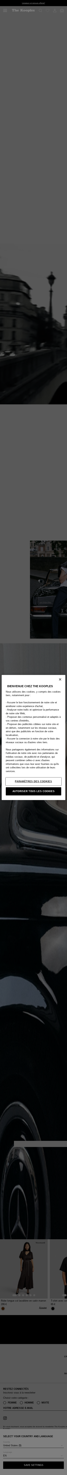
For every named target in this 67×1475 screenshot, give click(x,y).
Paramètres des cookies (33, 781)
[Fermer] (60, 679)
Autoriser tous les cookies (33, 791)
